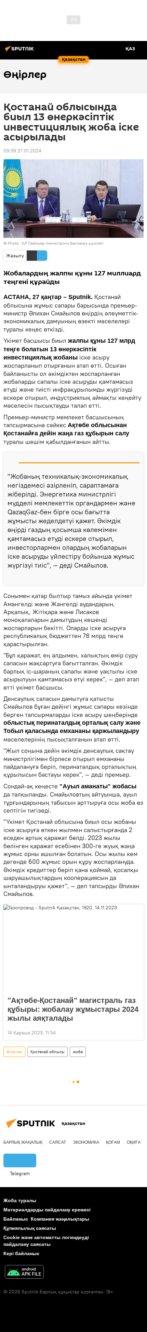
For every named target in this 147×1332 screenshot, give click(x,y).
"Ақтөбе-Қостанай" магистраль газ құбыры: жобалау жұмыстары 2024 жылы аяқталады (73, 1009)
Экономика (86, 1142)
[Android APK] (24, 1272)
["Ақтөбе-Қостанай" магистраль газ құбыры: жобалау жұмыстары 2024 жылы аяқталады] (73, 948)
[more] (136, 577)
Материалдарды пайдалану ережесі (47, 1209)
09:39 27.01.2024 (22, 151)
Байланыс (15, 1219)
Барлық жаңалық (22, 1142)
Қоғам (113, 1142)
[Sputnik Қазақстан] (20, 51)
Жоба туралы (19, 1200)
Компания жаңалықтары (60, 1219)
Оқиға (134, 1142)
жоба (78, 1051)
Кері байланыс (21, 1253)
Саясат (57, 1142)
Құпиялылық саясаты (29, 1228)
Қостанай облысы (47, 1051)
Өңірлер (14, 1051)
